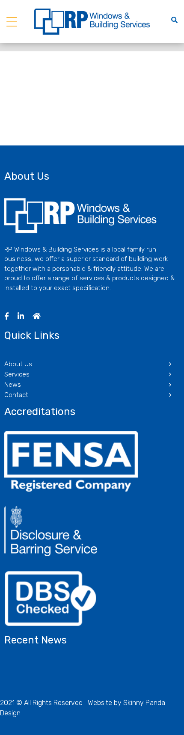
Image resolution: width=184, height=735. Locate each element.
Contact (16, 395)
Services (17, 374)
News (12, 385)
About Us (18, 364)
